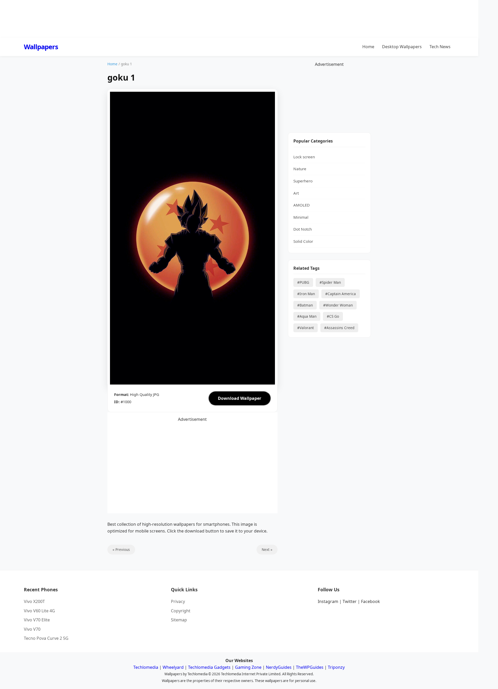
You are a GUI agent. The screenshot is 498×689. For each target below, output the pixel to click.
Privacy (178, 601)
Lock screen (304, 156)
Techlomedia (145, 667)
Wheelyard (173, 667)
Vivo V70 (32, 629)
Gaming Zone (248, 667)
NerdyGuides (279, 667)
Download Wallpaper (239, 398)
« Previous (121, 549)
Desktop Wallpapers (402, 46)
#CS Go (333, 316)
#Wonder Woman (338, 305)
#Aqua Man (306, 316)
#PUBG (303, 282)
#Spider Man (330, 282)
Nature (299, 169)
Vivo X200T (34, 601)
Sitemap (179, 620)
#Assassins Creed (339, 327)
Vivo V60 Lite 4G (39, 611)
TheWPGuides (309, 667)
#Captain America (340, 293)
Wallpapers (41, 46)
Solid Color (303, 241)
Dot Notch (302, 229)
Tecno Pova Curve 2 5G (46, 638)
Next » (267, 549)
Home (368, 46)
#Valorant (305, 327)
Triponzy (336, 667)
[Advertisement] (329, 100)
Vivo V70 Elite (37, 620)
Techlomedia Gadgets (209, 667)
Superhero (303, 180)
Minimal (300, 217)
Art (296, 193)
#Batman (305, 305)
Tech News (440, 46)
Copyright (180, 611)
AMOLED (301, 205)
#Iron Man (306, 293)
